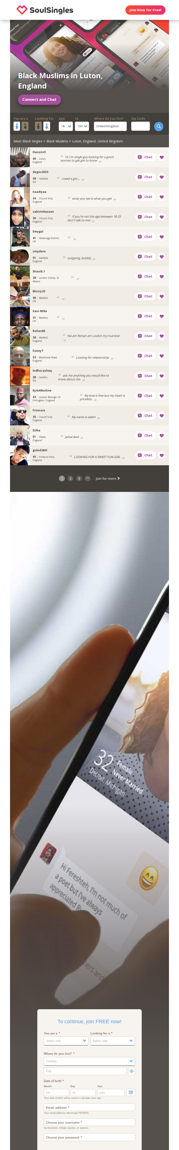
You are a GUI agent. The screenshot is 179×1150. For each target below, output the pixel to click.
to (77, 118)
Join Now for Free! (145, 9)
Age (62, 118)
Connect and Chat (39, 99)
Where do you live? (109, 118)
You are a (21, 118)
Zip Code (138, 118)
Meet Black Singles (28, 141)
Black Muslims (57, 141)
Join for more (106, 478)
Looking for (44, 118)
